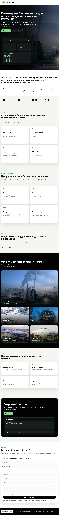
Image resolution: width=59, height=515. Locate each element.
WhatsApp (21, 458)
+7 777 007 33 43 (5, 458)
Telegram (28, 458)
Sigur (5, 247)
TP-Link (11, 247)
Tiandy (14, 247)
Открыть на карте (6, 466)
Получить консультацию (29, 497)
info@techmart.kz (13, 458)
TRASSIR (8, 247)
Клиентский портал (17, 30)
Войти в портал (8, 413)
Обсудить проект (6, 30)
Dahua (2, 247)
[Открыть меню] (56, 2)
